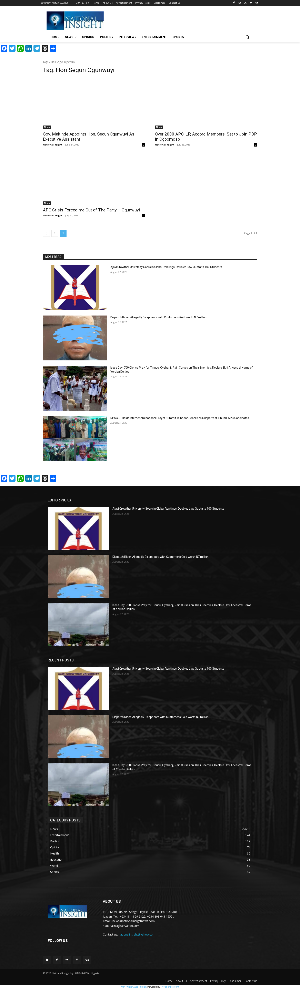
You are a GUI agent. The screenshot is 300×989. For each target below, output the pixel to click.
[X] (245, 3)
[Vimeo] (251, 3)
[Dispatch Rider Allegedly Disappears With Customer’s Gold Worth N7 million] (75, 338)
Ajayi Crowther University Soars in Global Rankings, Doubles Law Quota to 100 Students (166, 267)
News (47, 127)
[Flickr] (67, 960)
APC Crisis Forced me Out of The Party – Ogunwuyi (91, 210)
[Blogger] (47, 960)
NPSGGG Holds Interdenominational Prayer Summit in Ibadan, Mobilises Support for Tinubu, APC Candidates (179, 418)
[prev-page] (46, 233)
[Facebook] (234, 3)
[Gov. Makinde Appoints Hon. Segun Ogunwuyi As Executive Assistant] (94, 103)
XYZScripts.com (170, 986)
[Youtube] (256, 3)
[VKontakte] (87, 960)
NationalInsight (52, 144)
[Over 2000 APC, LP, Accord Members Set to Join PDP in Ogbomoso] (206, 103)
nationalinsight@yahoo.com (137, 934)
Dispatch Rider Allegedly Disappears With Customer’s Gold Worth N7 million (158, 317)
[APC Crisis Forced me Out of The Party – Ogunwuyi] (94, 179)
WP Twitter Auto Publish (134, 986)
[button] (247, 37)
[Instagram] (239, 3)
